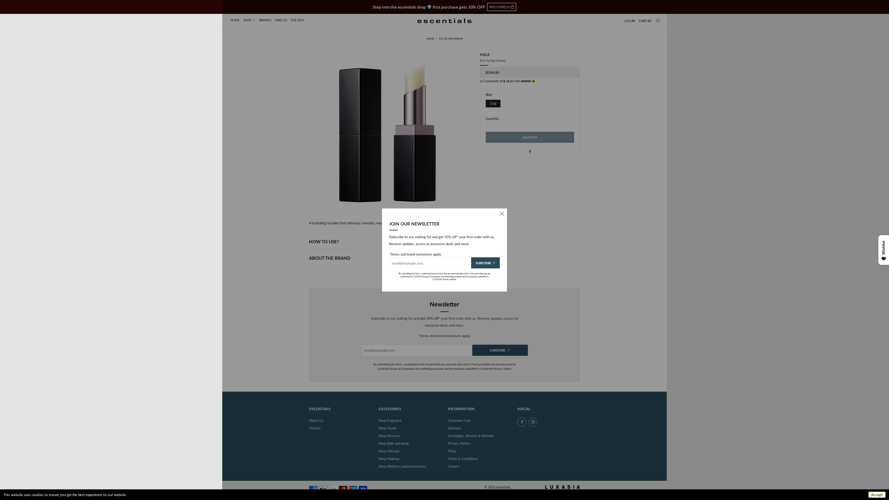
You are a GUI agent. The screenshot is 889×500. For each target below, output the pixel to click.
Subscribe (483, 263)
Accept (877, 494)
